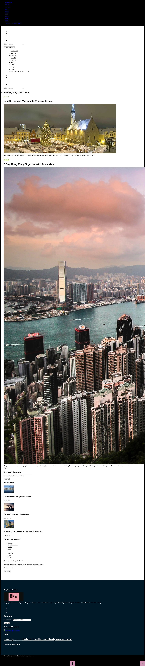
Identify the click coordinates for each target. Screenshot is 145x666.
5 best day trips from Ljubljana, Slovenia (18, 497)
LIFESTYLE (7, 5)
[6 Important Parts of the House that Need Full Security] (9, 528)
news (9, 555)
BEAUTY (7, 9)
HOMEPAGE (8, 2)
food (9, 549)
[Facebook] (72, 663)
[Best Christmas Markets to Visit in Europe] (60, 153)
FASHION (7, 7)
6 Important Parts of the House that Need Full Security (23, 531)
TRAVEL (7, 12)
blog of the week (13, 545)
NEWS (6, 16)
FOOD (6, 14)
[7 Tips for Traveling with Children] (9, 510)
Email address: (8, 476)
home (9, 551)
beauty (10, 543)
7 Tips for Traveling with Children (16, 514)
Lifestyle (10, 553)
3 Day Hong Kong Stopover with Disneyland (29, 164)
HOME (6, 18)
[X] (142, 663)
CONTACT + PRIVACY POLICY (13, 23)
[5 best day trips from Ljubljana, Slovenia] (9, 493)
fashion (10, 547)
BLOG (6, 21)
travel (6, 96)
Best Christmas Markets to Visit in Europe (28, 101)
